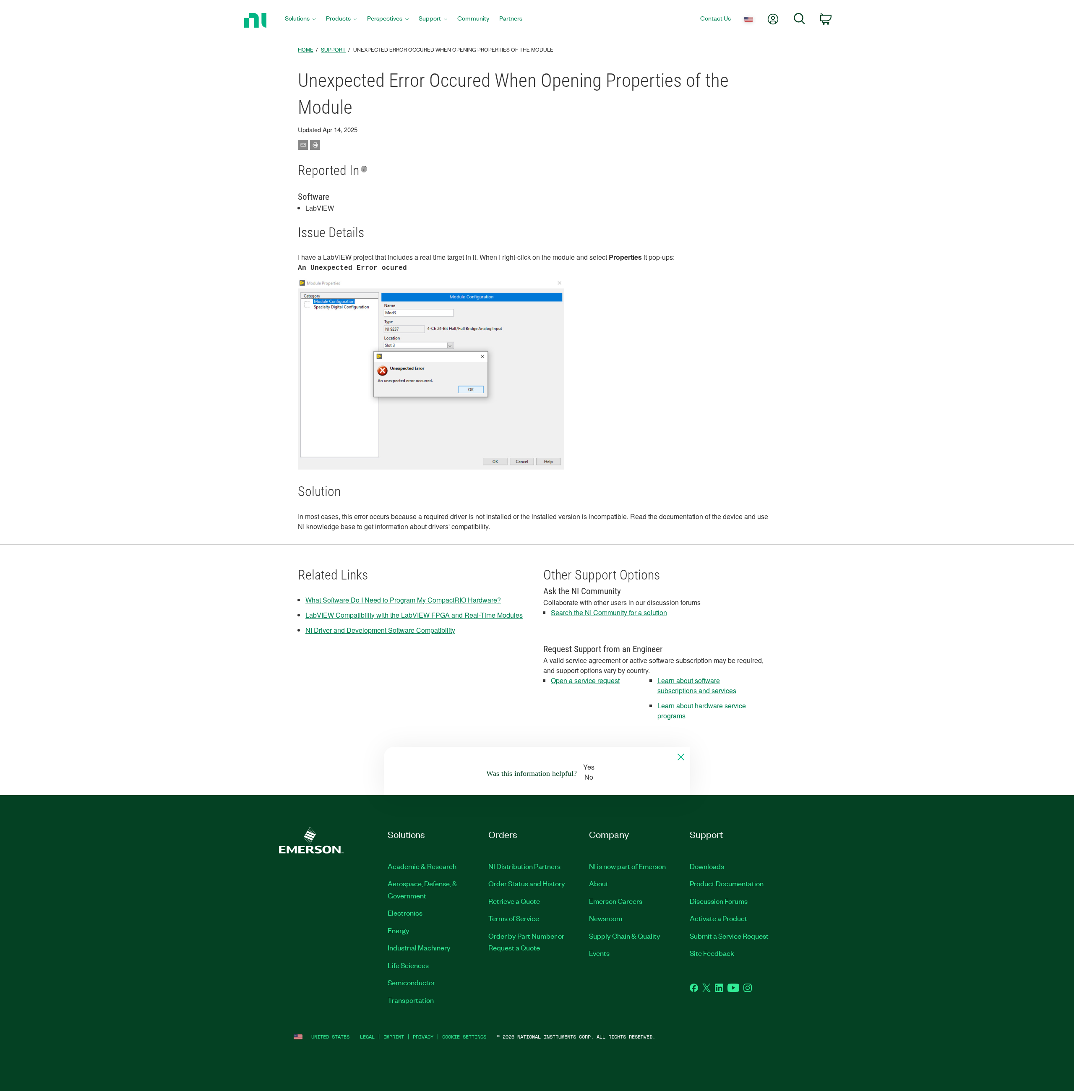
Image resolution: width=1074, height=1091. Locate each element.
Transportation (411, 1000)
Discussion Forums (719, 901)
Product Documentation (727, 883)
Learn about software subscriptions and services (696, 685)
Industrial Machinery (419, 947)
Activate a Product (718, 918)
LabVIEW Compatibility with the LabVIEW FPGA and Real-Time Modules (414, 615)
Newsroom (605, 918)
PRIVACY (423, 1036)
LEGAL (367, 1036)
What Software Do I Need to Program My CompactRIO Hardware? (403, 600)
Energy (398, 930)
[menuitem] (300, 20)
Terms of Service (513, 918)
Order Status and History (526, 883)
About (598, 883)
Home (305, 49)
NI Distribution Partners (524, 866)
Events (599, 953)
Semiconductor (411, 982)
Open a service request (585, 680)
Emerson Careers (615, 901)
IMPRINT (393, 1036)
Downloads (707, 866)
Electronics (405, 912)
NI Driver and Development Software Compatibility (380, 630)
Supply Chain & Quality (624, 935)
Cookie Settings (464, 1036)
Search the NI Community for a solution (609, 612)
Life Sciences (408, 965)
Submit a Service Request (729, 935)
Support (333, 49)
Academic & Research (422, 866)
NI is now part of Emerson (627, 866)
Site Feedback (712, 953)
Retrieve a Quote (514, 901)
